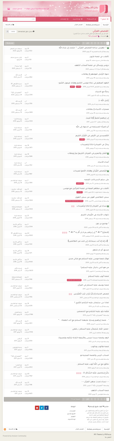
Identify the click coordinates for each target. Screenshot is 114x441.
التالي (87, 43)
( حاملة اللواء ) (98, 192)
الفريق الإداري (71, 414)
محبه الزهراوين (17, 347)
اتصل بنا (108, 437)
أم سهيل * (99, 122)
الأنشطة (91, 19)
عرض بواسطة (10, 43)
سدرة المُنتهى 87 (97, 87)
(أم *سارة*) (99, 69)
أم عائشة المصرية (97, 52)
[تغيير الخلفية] (8, 9)
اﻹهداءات (63, 19)
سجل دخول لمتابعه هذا (25, 31)
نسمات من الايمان (16, 49)
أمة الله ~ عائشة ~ (16, 189)
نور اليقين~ (18, 365)
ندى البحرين (99, 324)
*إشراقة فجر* (99, 271)
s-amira (98, 333)
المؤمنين (100, 394)
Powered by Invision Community (14, 436)
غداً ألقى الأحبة (99, 227)
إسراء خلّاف (18, 268)
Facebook (46, 408)
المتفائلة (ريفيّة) (17, 207)
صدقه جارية (99, 78)
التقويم (73, 416)
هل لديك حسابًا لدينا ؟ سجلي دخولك (37, 9)
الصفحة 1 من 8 (76, 43)
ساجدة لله (100, 368)
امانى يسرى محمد (97, 60)
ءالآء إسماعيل (98, 183)
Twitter (42, 408)
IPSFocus (107, 435)
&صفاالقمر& (99, 254)
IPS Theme (98, 435)
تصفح (104, 19)
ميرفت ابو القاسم (16, 180)
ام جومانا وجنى (98, 201)
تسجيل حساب (17, 9)
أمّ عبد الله (19, 75)
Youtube (37, 408)
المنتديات (72, 411)
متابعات (13, 31)
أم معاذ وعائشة (98, 350)
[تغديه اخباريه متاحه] (5, 429)
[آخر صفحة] (83, 43)
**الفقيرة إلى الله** (16, 93)
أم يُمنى (19, 339)
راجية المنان (18, 312)
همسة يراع (99, 359)
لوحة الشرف (77, 19)
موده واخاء (100, 342)
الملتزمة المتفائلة (97, 280)
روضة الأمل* (18, 119)
